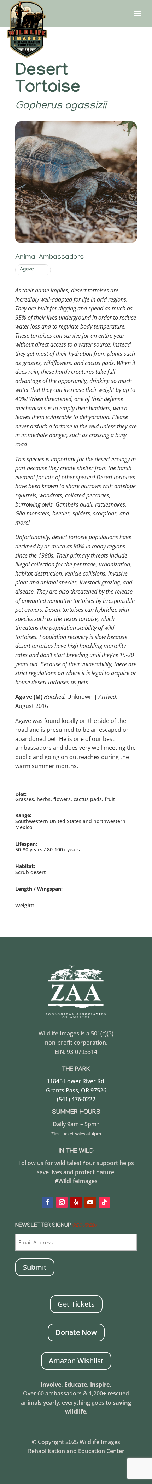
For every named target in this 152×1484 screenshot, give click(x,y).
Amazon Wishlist (76, 1360)
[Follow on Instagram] (62, 1202)
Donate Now (76, 1332)
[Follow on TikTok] (104, 1202)
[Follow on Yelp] (76, 1202)
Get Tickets (76, 1304)
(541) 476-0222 (76, 1099)
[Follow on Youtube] (90, 1202)
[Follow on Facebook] (47, 1202)
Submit (35, 1267)
